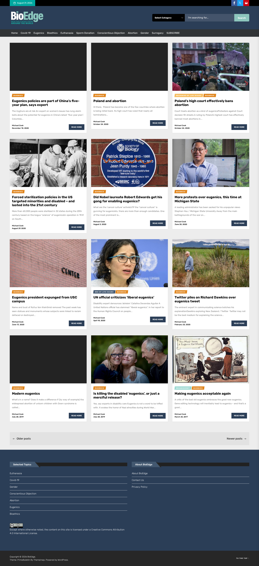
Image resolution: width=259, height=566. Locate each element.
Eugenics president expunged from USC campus (44, 299)
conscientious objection (111, 33)
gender (145, 33)
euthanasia (67, 33)
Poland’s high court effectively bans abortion (204, 103)
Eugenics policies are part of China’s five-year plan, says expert (45, 103)
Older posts (24, 438)
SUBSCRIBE (173, 33)
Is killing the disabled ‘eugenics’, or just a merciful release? (126, 395)
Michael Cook (18, 125)
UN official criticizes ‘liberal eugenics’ (123, 297)
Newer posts (234, 438)
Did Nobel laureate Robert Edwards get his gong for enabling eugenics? (127, 199)
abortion (133, 33)
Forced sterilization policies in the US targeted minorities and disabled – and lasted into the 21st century (43, 201)
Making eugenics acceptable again (203, 393)
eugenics (39, 33)
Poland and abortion (109, 101)
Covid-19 (26, 33)
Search (242, 18)
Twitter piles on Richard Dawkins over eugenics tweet (205, 299)
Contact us (138, 480)
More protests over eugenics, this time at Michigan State (208, 199)
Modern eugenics (26, 393)
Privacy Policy (139, 486)
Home (14, 33)
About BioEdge (140, 473)
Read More (76, 127)
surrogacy (158, 33)
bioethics (52, 33)
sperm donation (85, 33)
